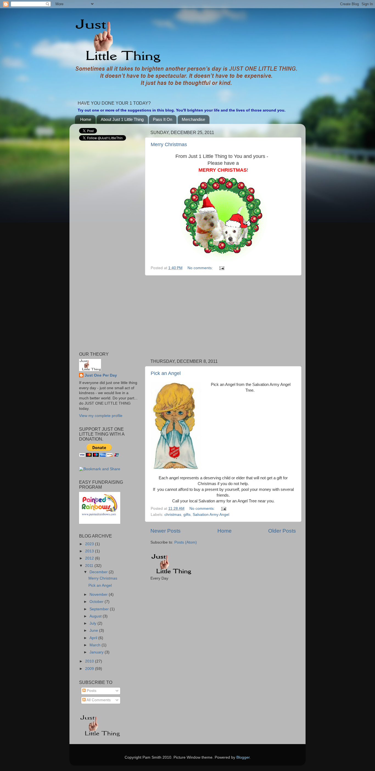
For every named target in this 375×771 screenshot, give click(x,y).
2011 (89, 566)
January (97, 652)
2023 (90, 544)
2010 (90, 661)
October (97, 602)
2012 (90, 558)
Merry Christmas (169, 144)
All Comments (98, 700)
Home (85, 119)
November (99, 594)
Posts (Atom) (185, 542)
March (95, 645)
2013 (90, 551)
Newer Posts (165, 531)
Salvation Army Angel (211, 515)
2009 (90, 669)
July (93, 623)
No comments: (201, 268)
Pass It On (162, 119)
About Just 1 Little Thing (122, 119)
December (99, 572)
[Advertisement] (223, 317)
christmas (172, 515)
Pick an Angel (166, 373)
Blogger (243, 757)
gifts (187, 515)
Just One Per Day (101, 375)
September (99, 609)
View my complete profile (100, 416)
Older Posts (282, 531)
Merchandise (193, 119)
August (96, 616)
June (94, 630)
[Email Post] (221, 268)
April (93, 638)
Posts (91, 691)
